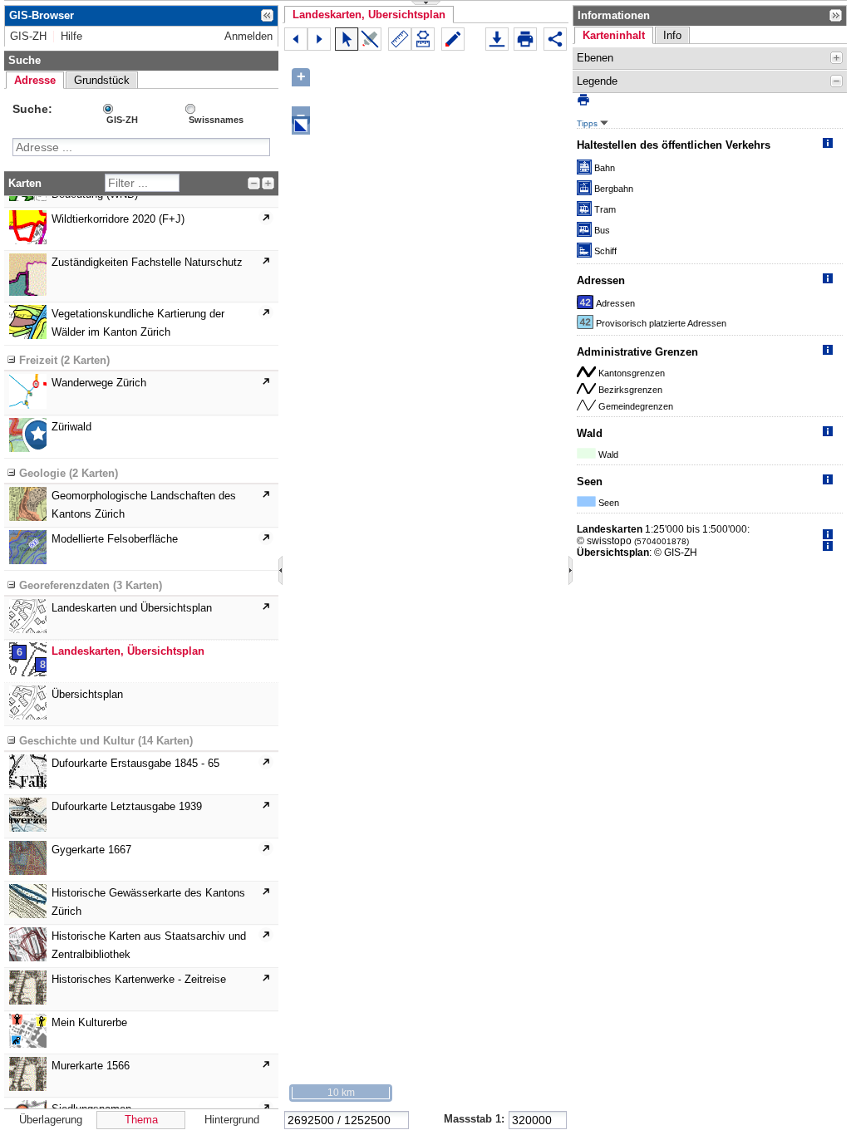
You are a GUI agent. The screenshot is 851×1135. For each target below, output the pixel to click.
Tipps (588, 123)
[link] (28, 36)
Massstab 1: (474, 1119)
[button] (369, 14)
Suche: (32, 108)
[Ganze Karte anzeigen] (301, 125)
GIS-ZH (122, 120)
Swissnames (216, 120)
